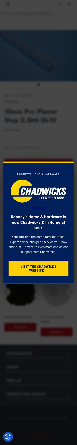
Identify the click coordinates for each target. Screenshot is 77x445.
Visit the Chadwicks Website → (39, 268)
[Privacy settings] (8, 437)
